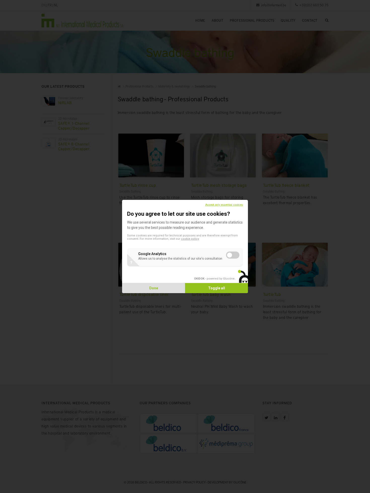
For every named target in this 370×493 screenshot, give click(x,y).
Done (153, 288)
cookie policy (190, 238)
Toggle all (216, 288)
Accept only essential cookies (224, 204)
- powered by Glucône (214, 278)
